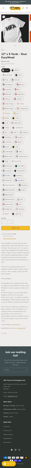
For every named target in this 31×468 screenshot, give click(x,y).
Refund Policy (7, 442)
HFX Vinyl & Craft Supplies (17, 463)
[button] (3, 8)
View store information (9, 238)
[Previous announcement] (3, 2)
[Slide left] (12, 45)
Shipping (3, 63)
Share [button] (5, 333)
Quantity (3, 218)
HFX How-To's (7, 430)
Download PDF (15, 324)
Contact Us (6, 426)
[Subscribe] (25, 370)
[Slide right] (19, 45)
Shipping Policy (7, 438)
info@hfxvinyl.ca (12, 396)
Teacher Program (8, 434)
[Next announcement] (28, 2)
